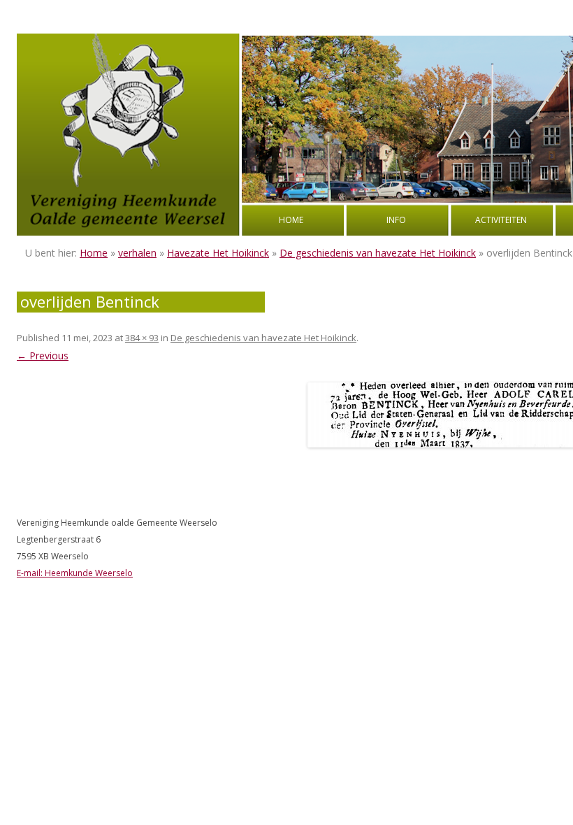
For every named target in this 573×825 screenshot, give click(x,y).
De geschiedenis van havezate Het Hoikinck (378, 252)
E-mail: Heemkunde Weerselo (75, 573)
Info (396, 220)
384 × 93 (142, 337)
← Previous (42, 355)
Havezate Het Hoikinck (218, 252)
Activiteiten (501, 220)
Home (291, 220)
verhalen (137, 252)
